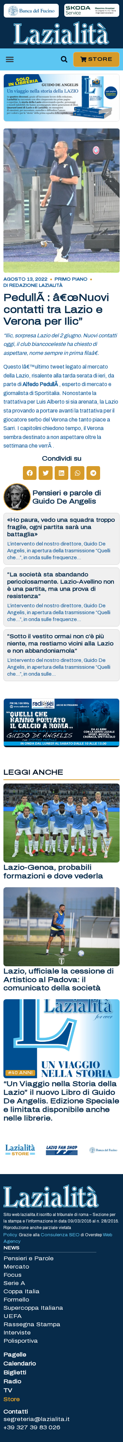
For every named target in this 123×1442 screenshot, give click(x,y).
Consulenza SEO (60, 1234)
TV (7, 1390)
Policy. (11, 1234)
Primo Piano (71, 279)
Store (11, 1399)
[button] (9, 59)
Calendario (19, 1363)
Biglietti (14, 1372)
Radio (12, 1381)
